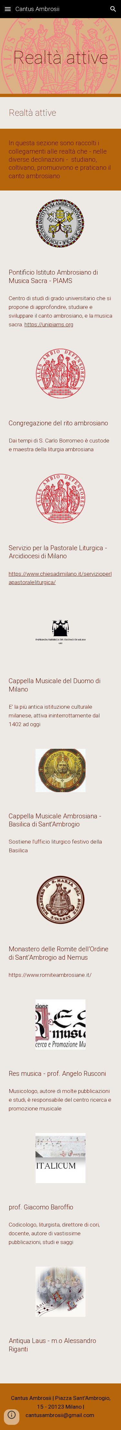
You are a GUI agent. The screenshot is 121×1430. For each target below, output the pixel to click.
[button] (7, 9)
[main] (60, 57)
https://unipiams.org (49, 324)
